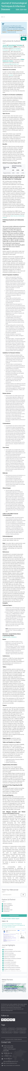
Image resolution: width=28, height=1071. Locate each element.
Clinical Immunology (9, 953)
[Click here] (14, 935)
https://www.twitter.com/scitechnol (11, 1065)
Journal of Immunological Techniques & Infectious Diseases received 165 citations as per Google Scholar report (13, 925)
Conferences (6, 911)
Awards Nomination (14, 915)
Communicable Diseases (10, 955)
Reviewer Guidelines (8, 905)
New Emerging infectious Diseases (12, 967)
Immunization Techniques (10, 962)
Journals (11, 75)
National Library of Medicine (10, 637)
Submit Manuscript (7, 909)
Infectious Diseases (8, 47)
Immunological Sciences (10, 964)
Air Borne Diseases (8, 949)
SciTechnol (8, 1039)
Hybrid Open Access (7, 1032)
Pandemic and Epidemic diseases (12, 969)
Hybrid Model (6, 906)
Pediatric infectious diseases (17, 495)
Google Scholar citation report (10, 918)
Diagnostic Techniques (9, 956)
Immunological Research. (15, 454)
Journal (5, 45)
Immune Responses (8, 960)
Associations (6, 908)
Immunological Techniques (15, 45)
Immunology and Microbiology (11, 965)
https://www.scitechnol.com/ (10, 1063)
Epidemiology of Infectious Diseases (12, 958)
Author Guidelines (7, 903)
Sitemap (16, 1032)
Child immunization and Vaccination (12, 951)
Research (21, 367)
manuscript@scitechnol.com (11, 64)
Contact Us (22, 1032)
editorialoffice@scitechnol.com (10, 1061)
